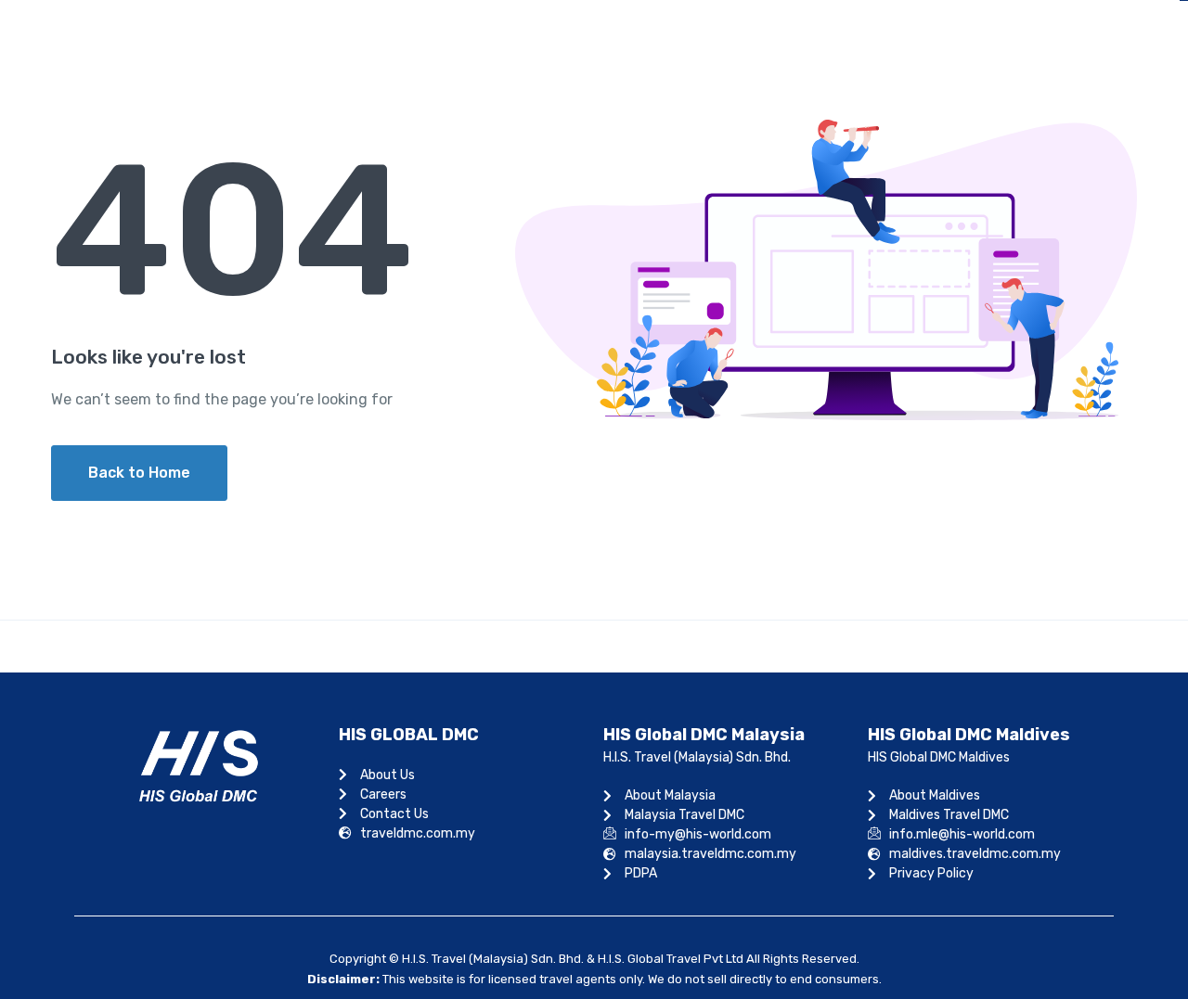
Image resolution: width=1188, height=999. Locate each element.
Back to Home (139, 472)
